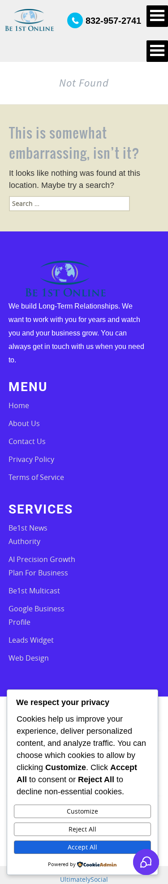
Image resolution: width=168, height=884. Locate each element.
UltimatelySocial (84, 879)
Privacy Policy (31, 459)
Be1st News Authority (28, 534)
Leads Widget (31, 640)
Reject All (82, 829)
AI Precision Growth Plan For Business (42, 566)
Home (19, 405)
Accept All (82, 847)
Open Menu (157, 16)
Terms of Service (36, 477)
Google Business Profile (37, 615)
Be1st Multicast (34, 591)
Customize (82, 811)
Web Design (29, 658)
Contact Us (27, 441)
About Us (24, 423)
